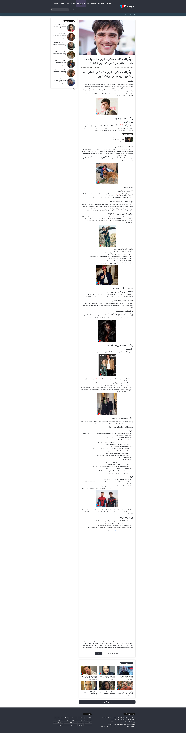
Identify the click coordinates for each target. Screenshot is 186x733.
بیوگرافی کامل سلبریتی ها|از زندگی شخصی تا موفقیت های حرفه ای (122, 717)
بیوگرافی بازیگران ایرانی (79, 722)
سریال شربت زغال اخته (61, 725)
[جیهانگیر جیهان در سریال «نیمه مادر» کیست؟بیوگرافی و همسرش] (71, 64)
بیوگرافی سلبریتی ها (81, 3)
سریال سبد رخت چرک (72, 725)
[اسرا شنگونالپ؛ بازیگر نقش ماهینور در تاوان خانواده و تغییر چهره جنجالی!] (71, 28)
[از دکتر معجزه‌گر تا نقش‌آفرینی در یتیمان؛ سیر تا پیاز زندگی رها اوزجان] (125, 685)
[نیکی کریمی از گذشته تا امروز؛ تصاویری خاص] (89, 685)
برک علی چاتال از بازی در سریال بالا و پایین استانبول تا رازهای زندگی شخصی (60, 80)
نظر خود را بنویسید (107, 702)
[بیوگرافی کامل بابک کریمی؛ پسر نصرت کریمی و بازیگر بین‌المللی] (125, 670)
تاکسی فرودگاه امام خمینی (73, 88)
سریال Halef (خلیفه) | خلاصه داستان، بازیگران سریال (125, 724)
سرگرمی (62, 3)
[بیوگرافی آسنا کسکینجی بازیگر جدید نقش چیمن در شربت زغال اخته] (71, 37)
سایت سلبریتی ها (88, 725)
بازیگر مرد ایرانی (60, 720)
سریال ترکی (80, 725)
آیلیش (95, 387)
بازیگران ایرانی (88, 717)
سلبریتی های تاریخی (91, 3)
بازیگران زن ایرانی (73, 717)
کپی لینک (98, 653)
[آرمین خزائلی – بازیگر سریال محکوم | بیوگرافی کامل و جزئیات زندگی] (89, 670)
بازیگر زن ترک (67, 720)
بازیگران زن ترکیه (64, 717)
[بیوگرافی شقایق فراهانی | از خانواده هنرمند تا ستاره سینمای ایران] (107, 670)
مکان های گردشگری (70, 3)
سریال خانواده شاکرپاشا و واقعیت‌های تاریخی (126, 719)
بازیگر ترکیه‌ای (82, 720)
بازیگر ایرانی (57, 717)
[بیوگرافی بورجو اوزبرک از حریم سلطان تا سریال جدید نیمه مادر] (71, 73)
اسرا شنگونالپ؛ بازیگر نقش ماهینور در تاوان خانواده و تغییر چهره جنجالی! (59, 26)
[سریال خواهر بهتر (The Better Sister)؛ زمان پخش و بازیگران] (71, 46)
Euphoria (98, 378)
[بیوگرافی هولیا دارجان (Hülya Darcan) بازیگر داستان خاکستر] (71, 55)
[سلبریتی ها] (125, 6)
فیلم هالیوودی (118, 193)
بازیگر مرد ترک (88, 722)
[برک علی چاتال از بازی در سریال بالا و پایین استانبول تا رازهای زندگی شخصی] (71, 82)
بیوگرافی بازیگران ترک (68, 722)
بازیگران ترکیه (81, 717)
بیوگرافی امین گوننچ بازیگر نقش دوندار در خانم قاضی (125, 721)
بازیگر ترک (89, 720)
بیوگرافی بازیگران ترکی (58, 722)
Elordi (121, 125)
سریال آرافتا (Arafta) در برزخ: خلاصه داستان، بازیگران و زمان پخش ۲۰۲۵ (121, 726)
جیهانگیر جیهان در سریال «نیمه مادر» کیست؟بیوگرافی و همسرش (59, 62)
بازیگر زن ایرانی (75, 720)
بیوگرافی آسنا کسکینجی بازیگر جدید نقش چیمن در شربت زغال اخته (59, 35)
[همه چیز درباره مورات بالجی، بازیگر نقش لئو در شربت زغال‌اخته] (129, 139)
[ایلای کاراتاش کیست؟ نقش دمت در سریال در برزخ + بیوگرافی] (107, 685)
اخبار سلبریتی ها (101, 3)
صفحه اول (109, 3)
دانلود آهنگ (56, 3)
